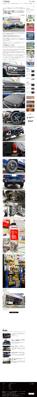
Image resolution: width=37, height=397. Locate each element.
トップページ (4, 7)
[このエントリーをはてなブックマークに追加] (23, 15)
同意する (31, 393)
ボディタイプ (12, 7)
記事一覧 (8, 7)
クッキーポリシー (8, 393)
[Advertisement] (14, 320)
